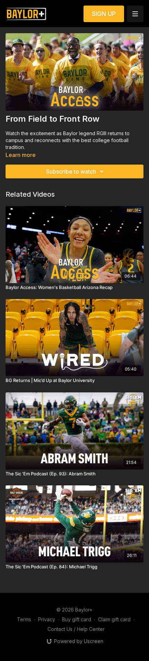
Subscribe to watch (71, 171)
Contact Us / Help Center (76, 629)
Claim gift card (114, 619)
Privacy (46, 619)
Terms (24, 619)
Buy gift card (76, 619)
